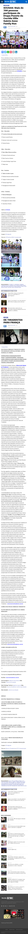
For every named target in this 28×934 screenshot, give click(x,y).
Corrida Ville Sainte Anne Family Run (13, 286)
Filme (7, 784)
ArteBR (16, 780)
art (10, 780)
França (11, 784)
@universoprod (17, 685)
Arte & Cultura (19, 929)
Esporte (11, 286)
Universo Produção (11, 682)
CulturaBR (11, 782)
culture (22, 782)
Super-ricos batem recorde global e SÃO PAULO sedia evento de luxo (17, 301)
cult (2, 782)
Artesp (20, 780)
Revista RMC (13, 26)
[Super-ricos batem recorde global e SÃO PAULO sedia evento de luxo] (4, 302)
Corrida (21, 284)
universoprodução (21, 686)
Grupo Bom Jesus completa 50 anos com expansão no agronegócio (15, 294)
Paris (19, 785)
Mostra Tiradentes (10, 748)
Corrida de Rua (5, 285)
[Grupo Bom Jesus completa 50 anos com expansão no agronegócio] (4, 295)
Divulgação (8, 234)
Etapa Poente (17, 286)
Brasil (10, 781)
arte (12, 780)
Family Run (23, 286)
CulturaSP (17, 782)
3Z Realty (8, 237)
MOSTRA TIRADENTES (12, 785)
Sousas (9, 287)
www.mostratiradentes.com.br (15, 603)
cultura (6, 782)
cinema (14, 781)
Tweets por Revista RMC (6, 922)
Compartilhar (4, 55)
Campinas (16, 284)
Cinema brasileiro (20, 781)
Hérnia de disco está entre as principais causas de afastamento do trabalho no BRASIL (17, 309)
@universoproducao (14, 680)
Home (6, 929)
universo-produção (13, 690)
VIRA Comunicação (16, 237)
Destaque (6, 286)
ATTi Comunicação (21, 748)
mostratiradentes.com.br (12, 677)
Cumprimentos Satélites (7, 783)
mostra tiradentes (11, 686)
